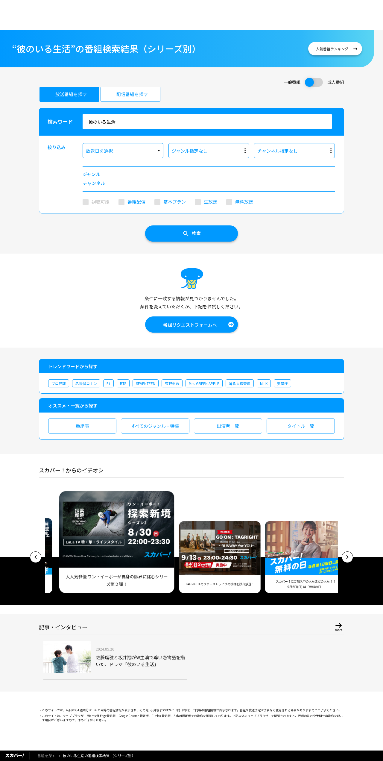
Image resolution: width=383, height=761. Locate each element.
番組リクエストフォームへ (190, 325)
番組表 (82, 426)
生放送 (210, 201)
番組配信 (136, 201)
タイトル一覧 (300, 426)
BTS (123, 383)
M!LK (264, 383)
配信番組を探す (132, 94)
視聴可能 (101, 201)
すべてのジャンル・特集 (155, 426)
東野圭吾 (172, 383)
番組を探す (46, 755)
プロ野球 (58, 383)
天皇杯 (282, 383)
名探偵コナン (86, 383)
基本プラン (174, 201)
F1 (108, 383)
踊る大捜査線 (239, 383)
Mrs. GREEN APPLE (204, 383)
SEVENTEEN (145, 383)
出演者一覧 (228, 426)
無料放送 (244, 201)
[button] (35, 557)
